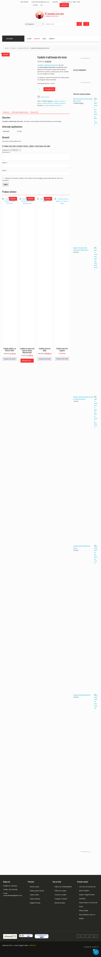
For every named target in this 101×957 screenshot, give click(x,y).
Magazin (37, 39)
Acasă (29, 39)
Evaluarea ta (6, 150)
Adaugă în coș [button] (26, 360)
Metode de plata (59, 903)
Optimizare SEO (7, 945)
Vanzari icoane (34, 887)
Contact (52, 39)
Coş (41, 5)
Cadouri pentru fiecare (37, 891)
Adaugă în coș (49, 89)
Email (4, 170)
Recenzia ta (6, 152)
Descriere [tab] (6, 112)
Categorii (9, 39)
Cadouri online (34, 895)
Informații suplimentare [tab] (20, 112)
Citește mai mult (9, 359)
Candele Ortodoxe (59, 103)
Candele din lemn (47, 103)
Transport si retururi (60, 899)
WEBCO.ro (32, 945)
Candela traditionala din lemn (52, 105)
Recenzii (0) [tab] (34, 112)
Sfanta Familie (83, 910)
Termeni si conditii (60, 895)
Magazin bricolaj (35, 903)
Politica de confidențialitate (63, 887)
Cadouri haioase (35, 899)
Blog (44, 39)
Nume (4, 163)
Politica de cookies (60, 891)
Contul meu (64, 5)
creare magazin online (21, 945)
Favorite (35, 5)
